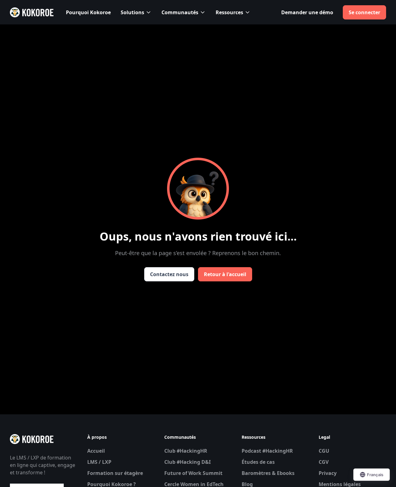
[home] (32, 12)
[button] (136, 12)
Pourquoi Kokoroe (88, 12)
